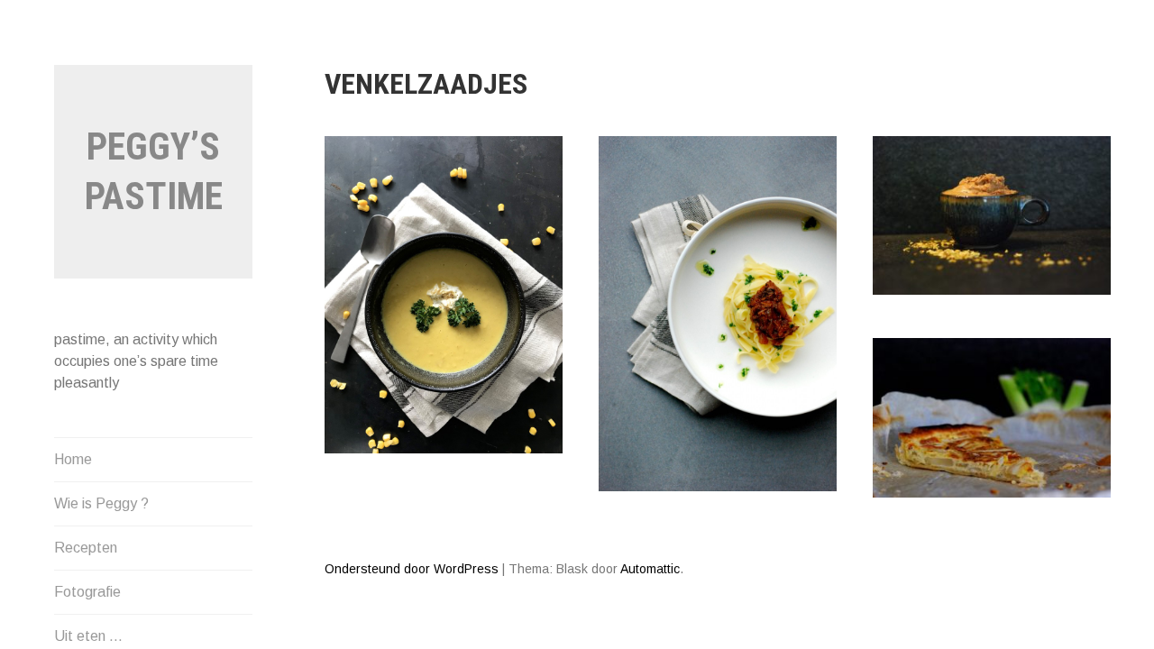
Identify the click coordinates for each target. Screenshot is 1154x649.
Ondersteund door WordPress (412, 569)
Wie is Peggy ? (101, 503)
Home (73, 459)
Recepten (85, 547)
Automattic (650, 569)
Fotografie (87, 591)
